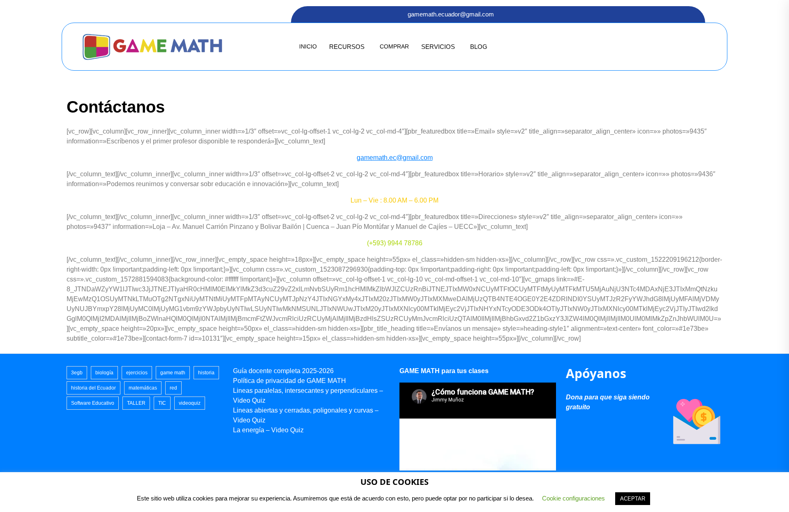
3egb (77, 373)
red (173, 388)
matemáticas (143, 388)
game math (172, 373)
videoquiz (190, 403)
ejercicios (137, 373)
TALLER (136, 403)
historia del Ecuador (93, 388)
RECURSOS (347, 46)
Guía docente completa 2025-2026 (283, 370)
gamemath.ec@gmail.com (395, 157)
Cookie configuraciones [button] (573, 498)
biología (104, 373)
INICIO (308, 46)
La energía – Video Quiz (268, 430)
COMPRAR (394, 46)
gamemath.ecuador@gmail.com (451, 14)
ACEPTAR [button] (632, 499)
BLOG (478, 46)
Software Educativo (92, 403)
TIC (162, 403)
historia (206, 373)
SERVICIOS (438, 46)
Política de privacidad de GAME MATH (289, 380)
